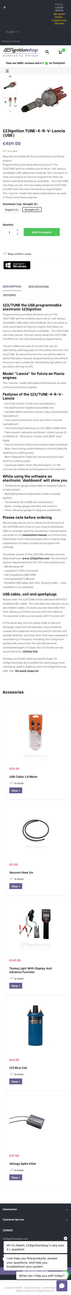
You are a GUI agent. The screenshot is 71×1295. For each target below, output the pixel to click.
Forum (16, 41)
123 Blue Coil (18, 1067)
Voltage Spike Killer (22, 1163)
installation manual (35, 535)
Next (10, 76)
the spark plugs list (27, 671)
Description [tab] (12, 286)
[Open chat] (61, 1285)
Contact (6, 41)
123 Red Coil (30, 651)
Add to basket (42, 232)
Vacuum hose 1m (21, 872)
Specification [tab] (38, 286)
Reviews (9, 295)
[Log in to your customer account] (4, 7)
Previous (10, 111)
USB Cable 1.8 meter (23, 776)
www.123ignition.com (35, 558)
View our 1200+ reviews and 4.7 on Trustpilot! (35, 63)
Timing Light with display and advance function (30, 970)
